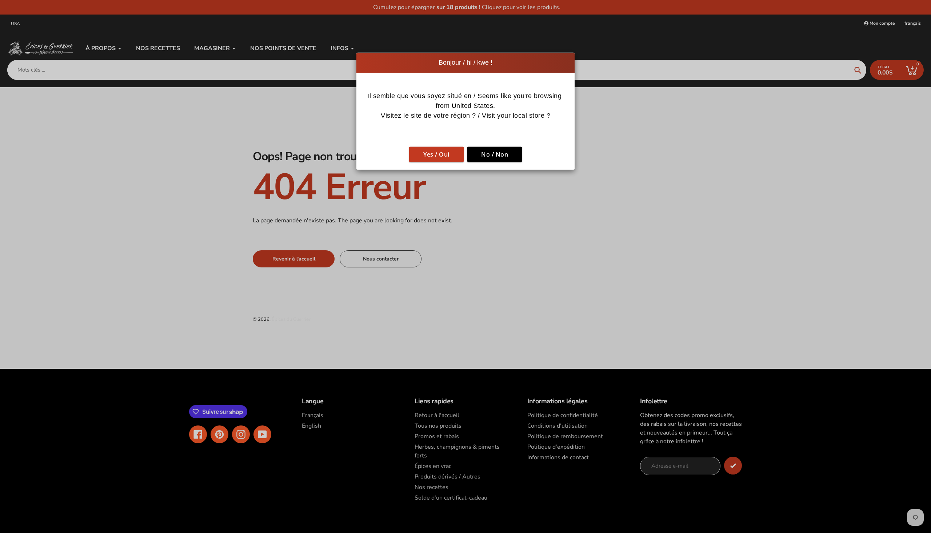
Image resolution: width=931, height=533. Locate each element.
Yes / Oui (436, 154)
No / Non (494, 154)
